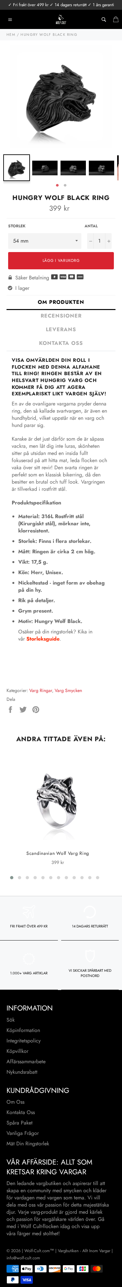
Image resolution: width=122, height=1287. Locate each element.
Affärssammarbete (26, 1061)
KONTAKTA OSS (61, 343)
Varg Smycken (68, 690)
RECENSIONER (61, 315)
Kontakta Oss (21, 1112)
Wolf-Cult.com (37, 1251)
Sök (11, 1020)
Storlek (16, 226)
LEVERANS (61, 329)
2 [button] (65, 185)
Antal (91, 226)
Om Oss (15, 1102)
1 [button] (57, 185)
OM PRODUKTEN (61, 302)
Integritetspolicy (24, 1040)
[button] (12, 877)
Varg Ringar (40, 690)
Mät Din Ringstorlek (28, 1143)
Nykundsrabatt (22, 1072)
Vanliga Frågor (23, 1133)
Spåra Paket (20, 1122)
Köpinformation (23, 1030)
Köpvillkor (17, 1051)
